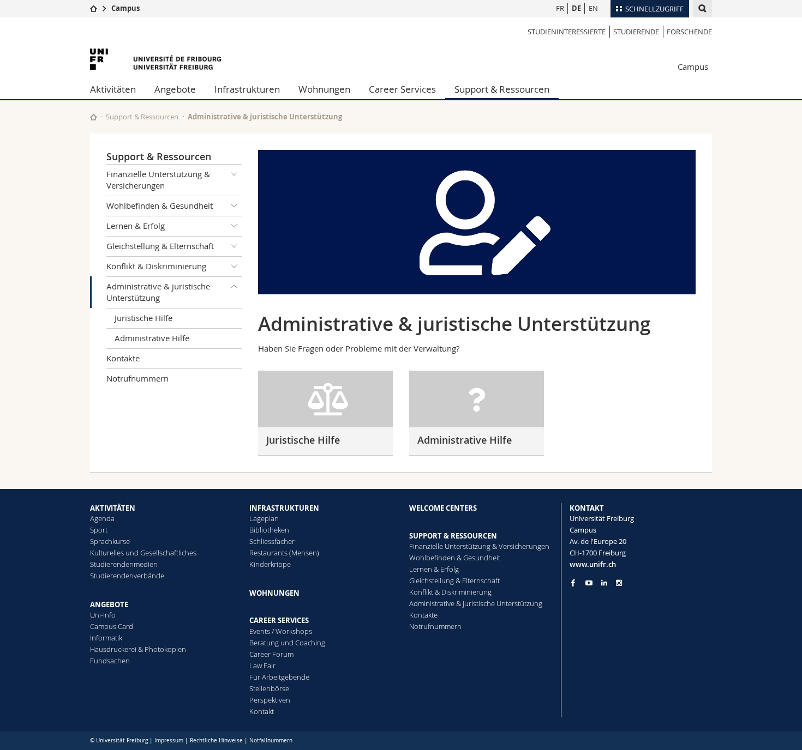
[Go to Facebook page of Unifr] (573, 583)
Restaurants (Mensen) (284, 553)
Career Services (402, 89)
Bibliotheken (269, 530)
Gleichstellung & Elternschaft (160, 245)
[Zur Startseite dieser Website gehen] (93, 117)
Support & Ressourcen (501, 89)
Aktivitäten (113, 89)
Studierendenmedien (124, 564)
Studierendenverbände (127, 575)
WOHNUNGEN (274, 593)
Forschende (689, 32)
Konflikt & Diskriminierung (156, 266)
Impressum (168, 740)
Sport (98, 530)
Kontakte (123, 358)
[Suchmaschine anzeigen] (702, 8)
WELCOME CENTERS (443, 508)
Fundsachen (110, 661)
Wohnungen (324, 89)
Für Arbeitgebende (279, 677)
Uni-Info (103, 615)
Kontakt (261, 711)
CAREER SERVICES (279, 620)
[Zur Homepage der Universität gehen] (155, 59)
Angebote (175, 89)
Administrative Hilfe (152, 337)
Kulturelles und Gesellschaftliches (143, 553)
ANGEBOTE (109, 604)
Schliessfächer (272, 541)
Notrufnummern (137, 378)
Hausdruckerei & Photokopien (138, 649)
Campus (125, 8)
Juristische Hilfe (143, 317)
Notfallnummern (270, 740)
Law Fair (262, 665)
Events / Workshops (280, 631)
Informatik (106, 638)
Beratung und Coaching (287, 643)
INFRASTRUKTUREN (284, 508)
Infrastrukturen (247, 89)
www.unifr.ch (593, 564)
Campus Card (111, 626)
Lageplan (264, 518)
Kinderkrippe (270, 564)
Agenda (102, 518)
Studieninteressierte (567, 32)
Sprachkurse (110, 541)
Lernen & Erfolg (135, 225)
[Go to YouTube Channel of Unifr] (588, 582)
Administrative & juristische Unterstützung (158, 292)
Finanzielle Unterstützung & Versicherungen (158, 179)
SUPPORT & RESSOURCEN (453, 536)
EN (593, 8)
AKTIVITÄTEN (112, 508)
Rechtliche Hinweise (216, 740)
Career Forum (271, 654)
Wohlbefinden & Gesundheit (159, 205)
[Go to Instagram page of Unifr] (619, 582)
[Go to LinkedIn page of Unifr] (604, 582)
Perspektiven (269, 700)
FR (560, 8)
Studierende (636, 32)
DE (576, 8)
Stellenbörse (269, 688)
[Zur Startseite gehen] (93, 8)
